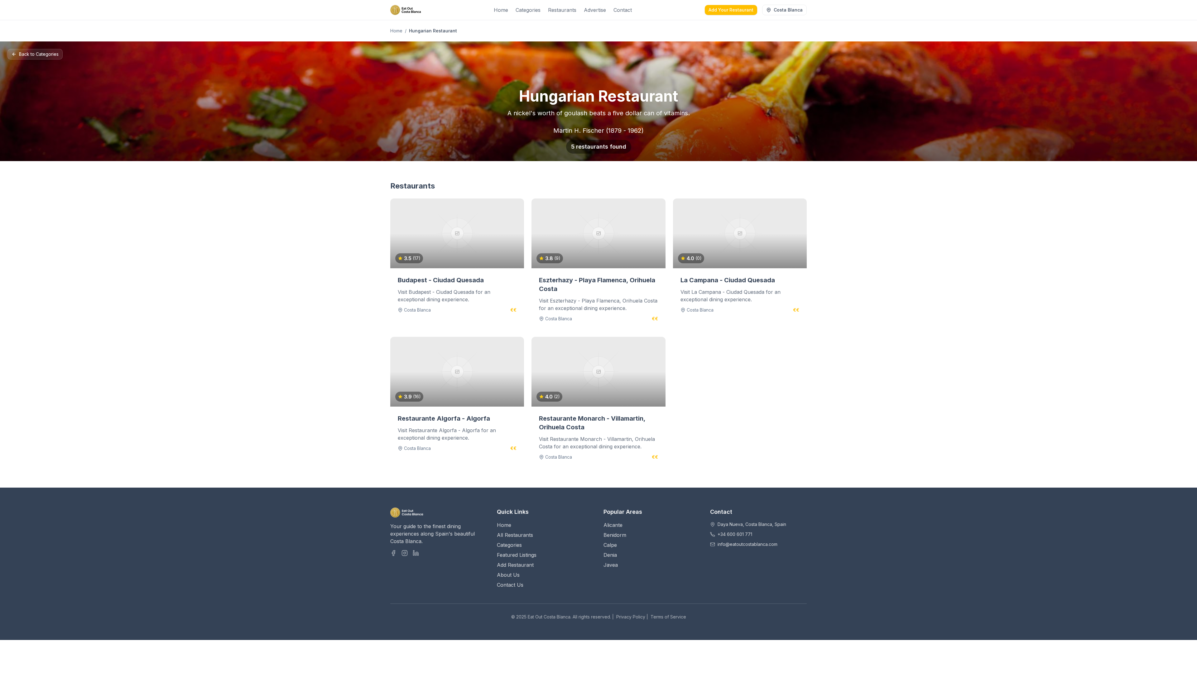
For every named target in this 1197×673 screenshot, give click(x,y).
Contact (622, 10)
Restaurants (562, 10)
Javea (610, 565)
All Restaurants (515, 535)
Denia (610, 555)
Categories (528, 10)
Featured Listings (516, 555)
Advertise (595, 10)
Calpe (610, 545)
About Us (508, 575)
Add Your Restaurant (731, 9)
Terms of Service (668, 616)
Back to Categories (39, 54)
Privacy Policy (630, 616)
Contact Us (510, 585)
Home (501, 10)
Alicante (613, 525)
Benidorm (614, 535)
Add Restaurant (515, 565)
